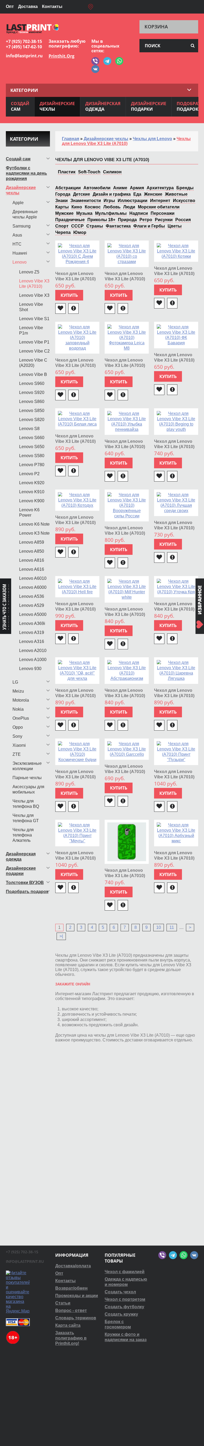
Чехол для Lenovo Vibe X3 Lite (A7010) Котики (174, 273)
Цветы (175, 226)
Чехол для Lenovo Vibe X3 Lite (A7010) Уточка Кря (174, 609)
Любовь (112, 207)
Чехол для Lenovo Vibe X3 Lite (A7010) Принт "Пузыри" (174, 776)
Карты (62, 207)
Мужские (64, 213)
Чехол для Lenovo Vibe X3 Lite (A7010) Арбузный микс (174, 858)
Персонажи (163, 213)
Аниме (120, 188)
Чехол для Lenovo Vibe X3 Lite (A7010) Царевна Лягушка (174, 695)
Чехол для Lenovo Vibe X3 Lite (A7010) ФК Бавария (174, 360)
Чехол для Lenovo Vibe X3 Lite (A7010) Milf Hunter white (125, 614)
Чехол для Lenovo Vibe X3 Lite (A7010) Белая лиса (75, 441)
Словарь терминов (75, 1318)
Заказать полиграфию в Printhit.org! (71, 1338)
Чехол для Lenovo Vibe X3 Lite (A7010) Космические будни (76, 776)
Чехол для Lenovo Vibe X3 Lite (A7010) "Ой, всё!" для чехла (76, 695)
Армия (137, 188)
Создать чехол (120, 1292)
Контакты (52, 6)
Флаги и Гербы (149, 226)
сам (20, 106)
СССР (77, 226)
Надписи (138, 213)
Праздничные (70, 219)
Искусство (184, 200)
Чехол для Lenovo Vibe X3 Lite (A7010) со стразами (125, 278)
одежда (103, 106)
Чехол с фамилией (124, 1271)
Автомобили (96, 188)
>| (61, 936)
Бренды (185, 188)
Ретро (145, 219)
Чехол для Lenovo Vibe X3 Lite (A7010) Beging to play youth (175, 446)
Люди (129, 207)
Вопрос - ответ (71, 1310)
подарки (148, 106)
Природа (127, 219)
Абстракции (68, 188)
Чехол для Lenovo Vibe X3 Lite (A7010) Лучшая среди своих (176, 527)
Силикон (112, 172)
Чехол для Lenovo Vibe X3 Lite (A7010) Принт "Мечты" (75, 858)
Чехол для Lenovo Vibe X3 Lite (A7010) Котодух (75, 522)
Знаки (61, 200)
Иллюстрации (132, 200)
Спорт (62, 226)
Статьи (62, 1303)
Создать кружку (121, 1314)
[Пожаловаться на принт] (73, 308)
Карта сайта (67, 1325)
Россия (183, 219)
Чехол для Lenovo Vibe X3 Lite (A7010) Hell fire (75, 609)
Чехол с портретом (125, 1299)
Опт (10, 6)
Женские (153, 194)
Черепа (63, 232)
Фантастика (118, 226)
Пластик (66, 172)
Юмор (79, 232)
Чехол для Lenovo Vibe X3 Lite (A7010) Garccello (125, 771)
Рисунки (164, 219)
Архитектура (160, 188)
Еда (137, 194)
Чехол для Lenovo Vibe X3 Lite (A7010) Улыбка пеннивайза (126, 446)
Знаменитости (85, 200)
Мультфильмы (111, 213)
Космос (93, 207)
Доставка (28, 6)
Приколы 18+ (101, 219)
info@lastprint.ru (24, 56)
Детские (81, 194)
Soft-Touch (89, 172)
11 (171, 927)
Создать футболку (124, 1307)
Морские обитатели (159, 207)
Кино (76, 207)
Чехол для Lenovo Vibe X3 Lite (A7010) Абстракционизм (125, 695)
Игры (109, 200)
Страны (94, 226)
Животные (176, 194)
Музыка (84, 213)
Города (62, 194)
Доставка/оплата (73, 1266)
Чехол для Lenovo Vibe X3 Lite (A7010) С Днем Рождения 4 (75, 278)
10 (158, 927)
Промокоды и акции (76, 1295)
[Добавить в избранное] (60, 308)
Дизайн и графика (112, 194)
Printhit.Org (61, 56)
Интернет (160, 200)
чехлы (57, 106)
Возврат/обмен (71, 1288)
